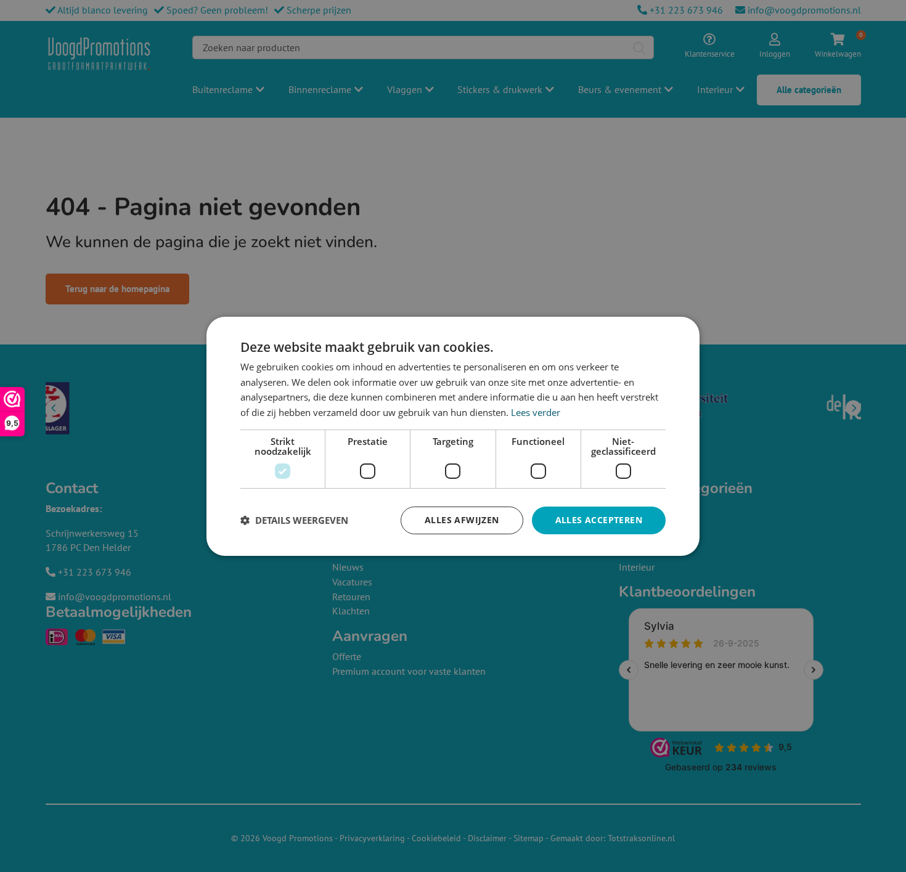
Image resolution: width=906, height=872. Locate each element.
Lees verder (535, 412)
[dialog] (453, 435)
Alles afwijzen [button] (462, 520)
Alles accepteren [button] (598, 520)
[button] (294, 520)
